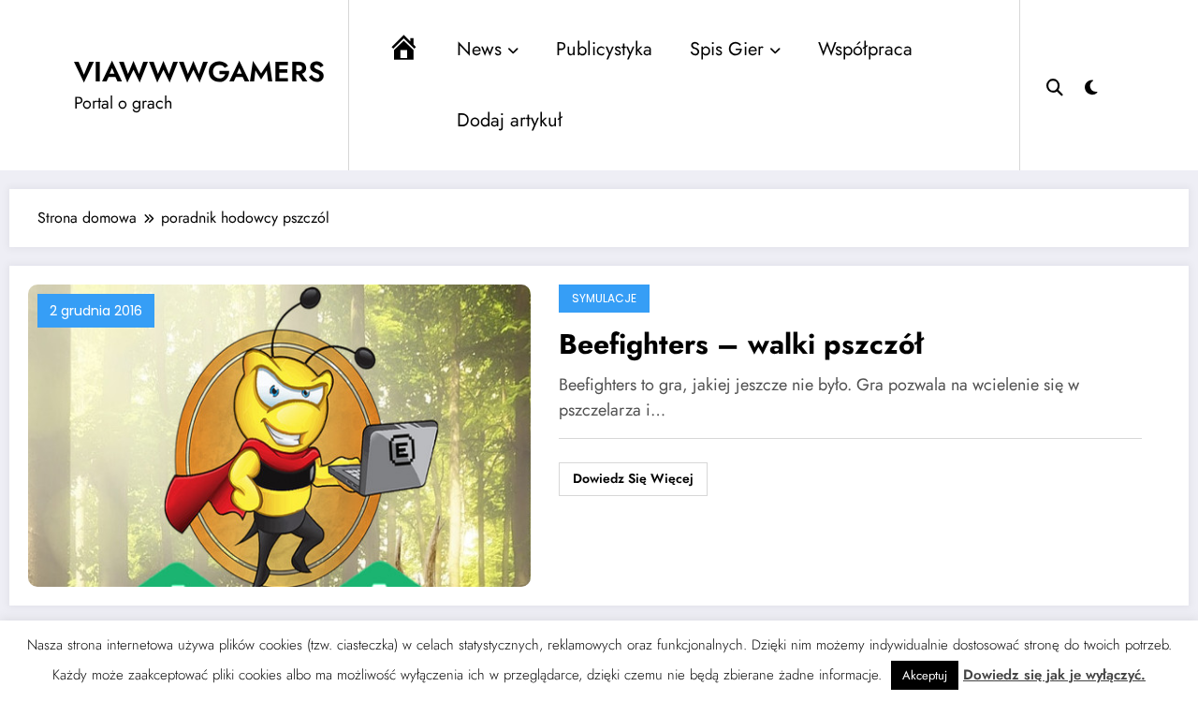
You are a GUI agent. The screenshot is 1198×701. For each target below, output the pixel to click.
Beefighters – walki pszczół (741, 344)
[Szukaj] (1055, 85)
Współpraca (865, 49)
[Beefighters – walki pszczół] (279, 434)
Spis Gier (727, 49)
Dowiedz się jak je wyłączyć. (1054, 674)
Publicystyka (604, 49)
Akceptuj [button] (924, 675)
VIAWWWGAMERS (199, 71)
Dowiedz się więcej (633, 478)
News (479, 49)
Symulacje (604, 298)
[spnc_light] (1091, 85)
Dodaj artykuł (509, 120)
